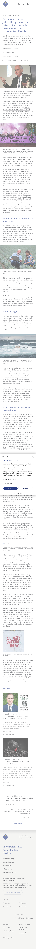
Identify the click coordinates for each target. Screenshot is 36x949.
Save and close (18, 493)
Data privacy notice (10, 479)
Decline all (25, 488)
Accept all (10, 488)
